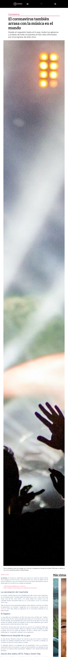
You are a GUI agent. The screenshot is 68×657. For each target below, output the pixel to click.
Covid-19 (3, 608)
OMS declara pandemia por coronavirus (15, 586)
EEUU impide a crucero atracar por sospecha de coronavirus (20, 588)
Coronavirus (13, 14)
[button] (27, 4)
